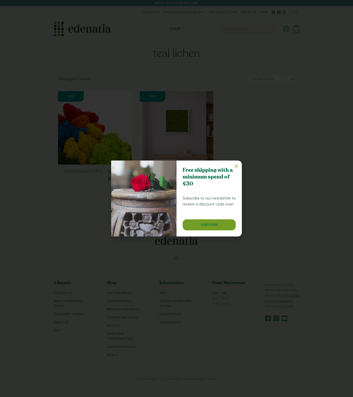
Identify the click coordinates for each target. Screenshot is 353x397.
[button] (236, 166)
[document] (176, 198)
